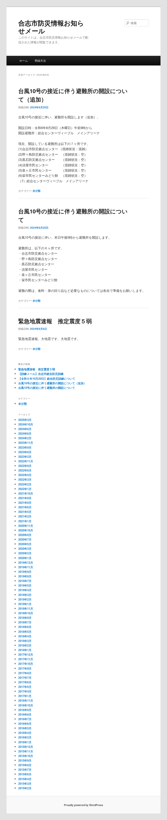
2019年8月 (25, 576)
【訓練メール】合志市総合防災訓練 (40, 374)
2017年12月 (25, 654)
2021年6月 (25, 507)
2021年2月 (25, 516)
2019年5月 (25, 585)
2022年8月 (25, 470)
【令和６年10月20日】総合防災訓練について (46, 378)
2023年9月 (25, 447)
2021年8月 (25, 502)
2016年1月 (25, 742)
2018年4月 (25, 636)
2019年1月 (25, 604)
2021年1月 (25, 521)
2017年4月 (25, 691)
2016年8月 (25, 714)
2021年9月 (25, 498)
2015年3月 (25, 783)
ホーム (23, 60)
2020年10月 (25, 530)
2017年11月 (25, 659)
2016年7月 (25, 719)
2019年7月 (25, 581)
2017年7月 (25, 677)
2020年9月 (25, 535)
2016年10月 (25, 705)
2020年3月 (25, 548)
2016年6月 (25, 723)
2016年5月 (25, 728)
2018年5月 (25, 631)
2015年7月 (25, 769)
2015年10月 (25, 756)
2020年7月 (25, 539)
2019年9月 (25, 572)
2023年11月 (25, 443)
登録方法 (40, 60)
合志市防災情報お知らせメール (51, 26)
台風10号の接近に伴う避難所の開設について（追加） (52, 383)
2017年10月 (25, 664)
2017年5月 (25, 687)
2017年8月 (25, 673)
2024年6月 (25, 433)
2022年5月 (25, 475)
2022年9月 (25, 466)
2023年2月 (25, 456)
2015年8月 (25, 765)
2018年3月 (25, 641)
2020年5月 (25, 544)
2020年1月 (25, 558)
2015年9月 (25, 760)
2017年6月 (25, 682)
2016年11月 (25, 700)
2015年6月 (25, 774)
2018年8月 (25, 618)
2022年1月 (25, 489)
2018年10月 (25, 613)
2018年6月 (25, 627)
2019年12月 (25, 562)
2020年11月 (25, 526)
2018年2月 (25, 645)
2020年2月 (25, 553)
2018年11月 (25, 608)
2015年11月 (25, 751)
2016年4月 (25, 733)
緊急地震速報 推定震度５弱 (55, 321)
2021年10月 (25, 493)
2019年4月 (25, 590)
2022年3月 (25, 479)
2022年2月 (25, 484)
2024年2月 (25, 438)
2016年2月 (25, 737)
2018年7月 (25, 622)
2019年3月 (25, 595)
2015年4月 (25, 779)
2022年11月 (25, 461)
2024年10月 (25, 424)
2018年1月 (25, 650)
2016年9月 (25, 710)
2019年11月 (25, 567)
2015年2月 (25, 788)
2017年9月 (25, 668)
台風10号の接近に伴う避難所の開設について (46, 388)
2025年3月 (25, 420)
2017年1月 (25, 696)
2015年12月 (25, 747)
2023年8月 (25, 452)
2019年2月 (25, 599)
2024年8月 (25, 429)
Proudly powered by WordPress (83, 805)
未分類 (36, 191)
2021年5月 (25, 512)
